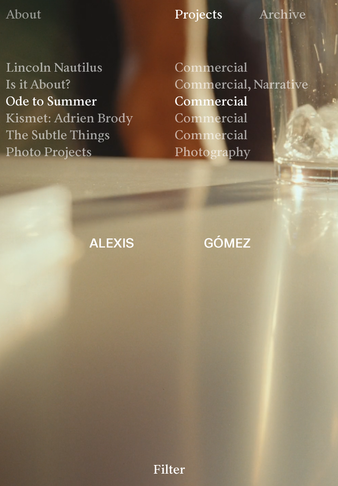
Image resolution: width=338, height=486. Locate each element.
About (23, 15)
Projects (199, 15)
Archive (282, 15)
